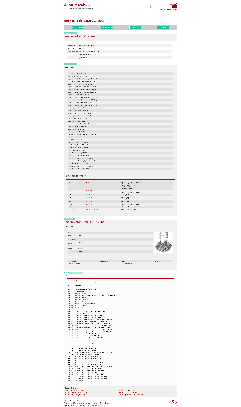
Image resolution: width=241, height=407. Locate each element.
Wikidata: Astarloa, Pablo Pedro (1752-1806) (86, 221)
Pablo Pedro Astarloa (74, 263)
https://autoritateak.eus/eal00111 (89, 51)
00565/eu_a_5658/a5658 (92, 209)
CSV (90, 405)
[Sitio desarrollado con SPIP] (174, 402)
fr (176, 4)
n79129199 (89, 204)
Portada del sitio (69, 16)
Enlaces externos (135, 27)
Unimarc (67, 272)
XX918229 (89, 197)
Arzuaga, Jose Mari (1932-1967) (75, 395)
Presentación (68, 403)
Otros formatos (163, 27)
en (173, 4)
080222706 (89, 201)
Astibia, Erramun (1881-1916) (129, 392)
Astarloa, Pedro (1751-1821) (128, 390)
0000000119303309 (91, 191)
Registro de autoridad (78, 27)
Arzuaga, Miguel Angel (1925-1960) (76, 392)
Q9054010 (84, 58)
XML (76, 405)
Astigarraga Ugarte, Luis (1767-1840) (131, 395)
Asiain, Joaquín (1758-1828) (74, 390)
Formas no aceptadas (107, 27)
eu (171, 4)
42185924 (88, 182)
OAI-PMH (95, 405)
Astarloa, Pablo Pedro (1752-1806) (85, 16)
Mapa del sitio (104, 403)
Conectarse (78, 403)
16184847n (89, 195)
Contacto (95, 403)
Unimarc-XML (83, 405)
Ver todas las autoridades (168, 9)
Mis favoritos (87, 403)
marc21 (72, 273)
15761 (87, 207)
